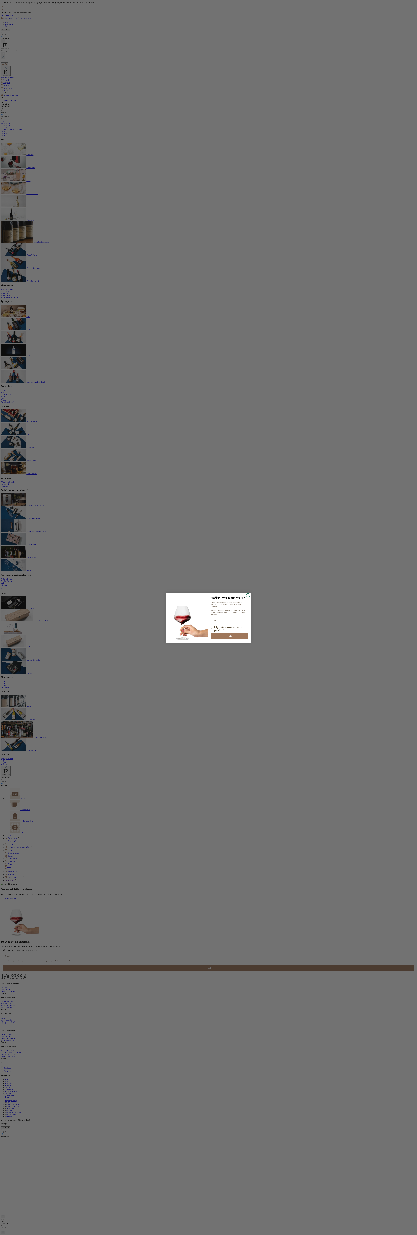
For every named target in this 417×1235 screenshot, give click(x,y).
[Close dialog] (248, 595)
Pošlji (229, 636)
